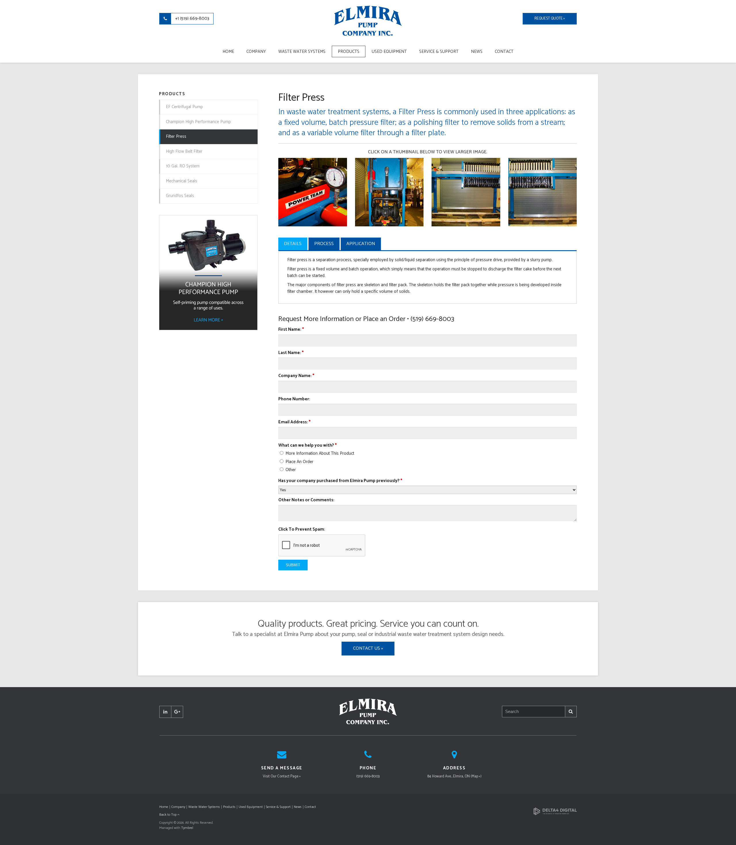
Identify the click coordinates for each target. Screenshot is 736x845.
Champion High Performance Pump (198, 121)
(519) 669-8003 (367, 776)
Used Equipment (389, 51)
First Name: (291, 329)
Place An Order (298, 461)
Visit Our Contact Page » (282, 776)
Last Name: (291, 353)
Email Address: (294, 422)
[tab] (292, 243)
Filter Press (176, 136)
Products (348, 51)
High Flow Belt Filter (184, 151)
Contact (504, 51)
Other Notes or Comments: (306, 500)
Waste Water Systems (301, 51)
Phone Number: (294, 399)
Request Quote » (549, 19)
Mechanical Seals (181, 181)
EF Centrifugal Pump (184, 106)
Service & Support (439, 51)
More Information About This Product (319, 453)
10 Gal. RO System (183, 166)
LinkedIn (165, 712)
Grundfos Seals (180, 195)
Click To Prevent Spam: (301, 529)
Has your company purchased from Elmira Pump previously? (340, 481)
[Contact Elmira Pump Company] (281, 756)
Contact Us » (368, 648)
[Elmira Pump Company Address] (454, 756)
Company (256, 51)
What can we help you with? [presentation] (307, 445)
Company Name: (296, 376)
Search (571, 711)
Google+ (177, 712)
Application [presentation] (360, 244)
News (476, 51)
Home (228, 51)
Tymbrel (187, 828)
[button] (312, 191)
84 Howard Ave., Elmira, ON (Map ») (454, 776)
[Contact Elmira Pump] (367, 756)
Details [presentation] (293, 244)
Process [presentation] (324, 244)
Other (290, 470)
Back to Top (168, 814)
